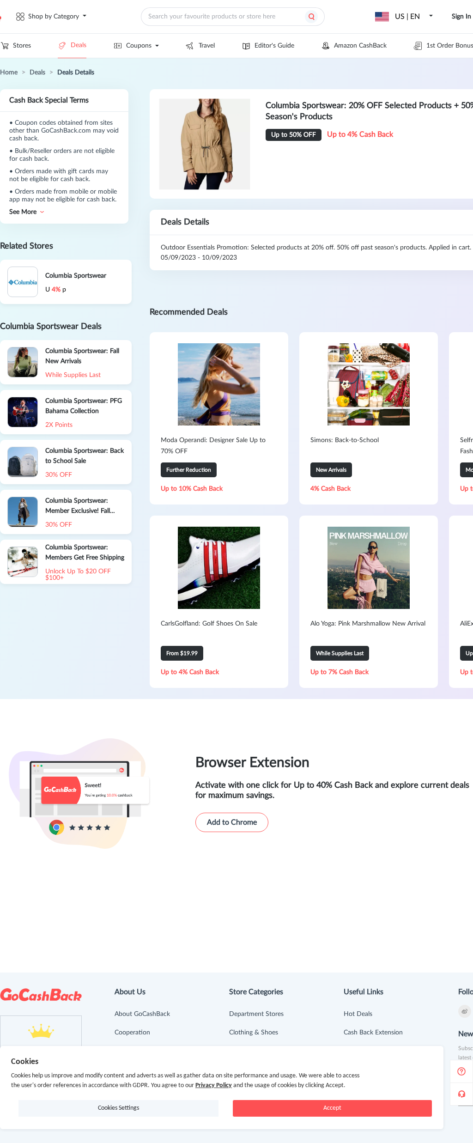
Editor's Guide (274, 46)
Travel (207, 46)
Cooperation (132, 1032)
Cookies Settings (118, 1108)
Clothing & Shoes (253, 1032)
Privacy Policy (213, 1085)
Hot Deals (358, 1014)
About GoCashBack (142, 1014)
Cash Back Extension (373, 1032)
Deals (78, 45)
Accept (332, 1108)
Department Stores (256, 1014)
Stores (22, 46)
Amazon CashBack (360, 46)
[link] (9, 72)
